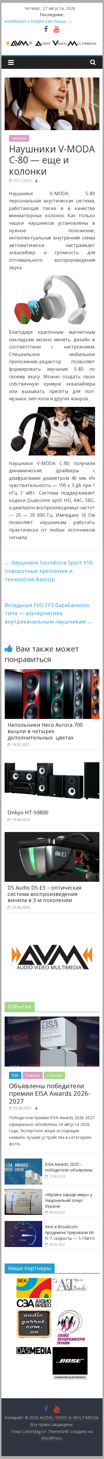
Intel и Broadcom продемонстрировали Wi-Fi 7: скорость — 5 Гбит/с (70, 1232)
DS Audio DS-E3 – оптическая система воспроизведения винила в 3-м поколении (44, 893)
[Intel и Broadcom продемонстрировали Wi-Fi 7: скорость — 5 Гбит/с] (23, 1224)
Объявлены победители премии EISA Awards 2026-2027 (49, 1093)
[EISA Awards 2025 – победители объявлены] (23, 1161)
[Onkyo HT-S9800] (52, 760)
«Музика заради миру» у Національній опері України (68, 1200)
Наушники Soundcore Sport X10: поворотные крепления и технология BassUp (49, 571)
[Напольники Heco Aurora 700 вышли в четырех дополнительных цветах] (52, 672)
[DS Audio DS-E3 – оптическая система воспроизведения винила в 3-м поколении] (52, 835)
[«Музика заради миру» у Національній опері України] (23, 1192)
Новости (19, 138)
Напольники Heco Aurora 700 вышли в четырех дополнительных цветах (45, 731)
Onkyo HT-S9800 (28, 812)
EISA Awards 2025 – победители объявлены (68, 1167)
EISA (15, 1075)
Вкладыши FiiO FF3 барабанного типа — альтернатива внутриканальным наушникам (48, 613)
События (54, 1075)
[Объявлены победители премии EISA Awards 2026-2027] (52, 1019)
